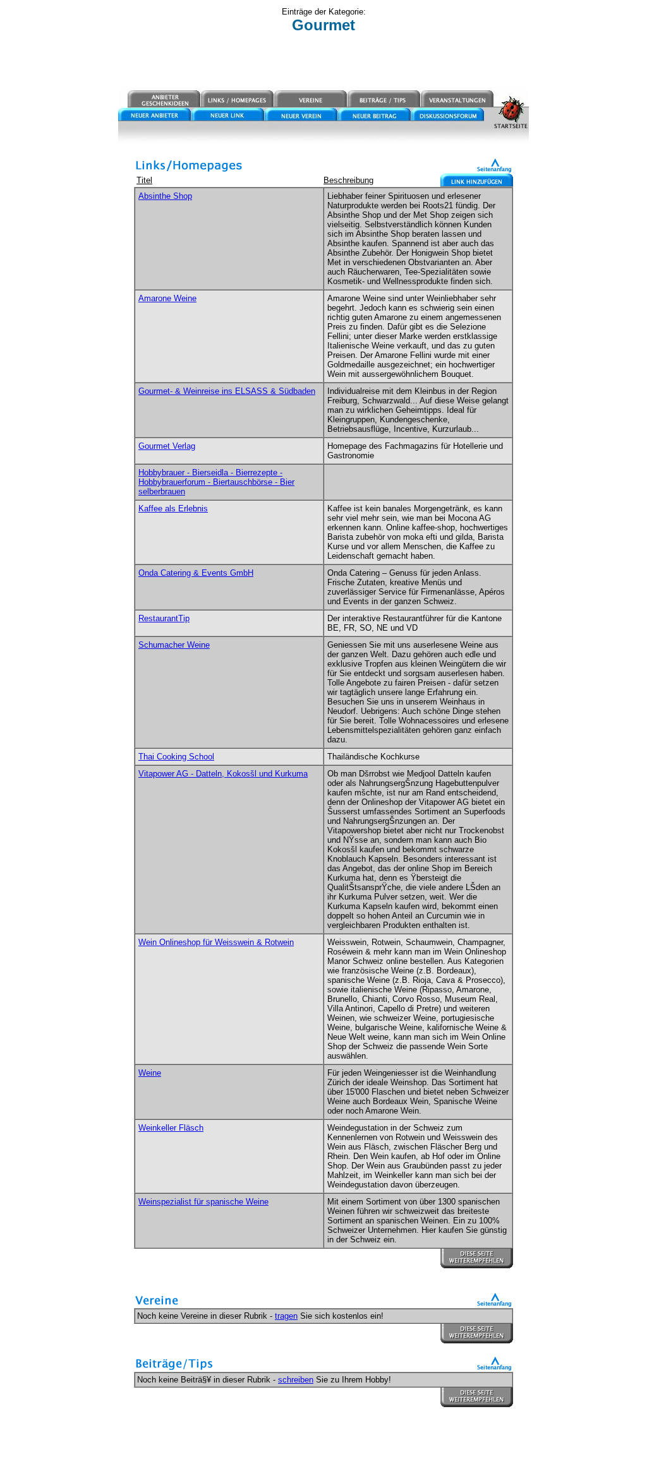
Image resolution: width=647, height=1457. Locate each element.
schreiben (295, 1379)
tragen (286, 1316)
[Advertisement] (323, 61)
